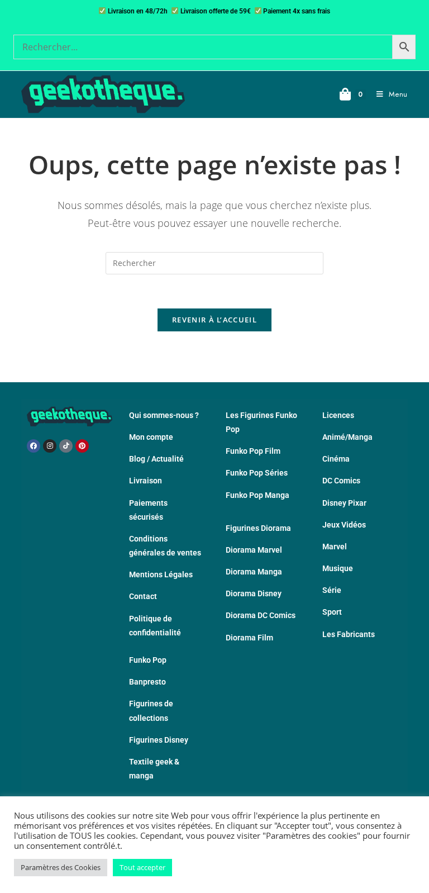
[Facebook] (33, 446)
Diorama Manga (254, 571)
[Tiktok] (66, 446)
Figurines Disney (158, 739)
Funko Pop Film (253, 450)
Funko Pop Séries (257, 472)
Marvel (334, 546)
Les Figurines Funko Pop (261, 422)
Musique (337, 568)
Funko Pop (147, 660)
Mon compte (151, 437)
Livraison (145, 480)
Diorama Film (249, 637)
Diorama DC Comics (260, 615)
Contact (143, 596)
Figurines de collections (151, 710)
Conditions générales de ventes (165, 545)
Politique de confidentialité (155, 625)
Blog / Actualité (156, 458)
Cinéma (336, 458)
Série (331, 590)
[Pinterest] (82, 446)
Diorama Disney (254, 593)
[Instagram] (49, 446)
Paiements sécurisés (148, 509)
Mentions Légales (161, 574)
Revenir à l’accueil (214, 320)
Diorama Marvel (254, 549)
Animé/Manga (347, 437)
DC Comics (341, 480)
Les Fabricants (348, 634)
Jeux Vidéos (344, 524)
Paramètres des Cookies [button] (61, 867)
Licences (338, 415)
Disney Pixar (344, 502)
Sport (332, 611)
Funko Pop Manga (257, 495)
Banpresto (147, 681)
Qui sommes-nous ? (164, 415)
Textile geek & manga (154, 768)
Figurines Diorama (258, 528)
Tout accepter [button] (142, 867)
